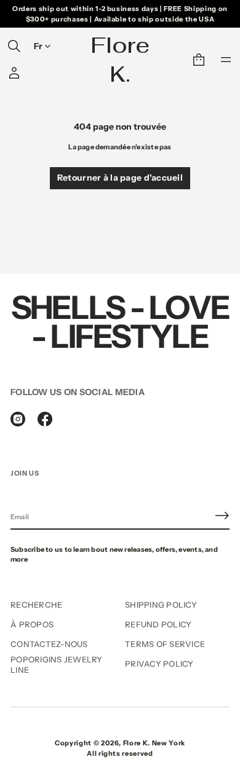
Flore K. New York (154, 743)
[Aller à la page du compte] (14, 73)
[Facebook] (44, 419)
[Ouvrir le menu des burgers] (225, 59)
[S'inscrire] (222, 515)
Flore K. (120, 59)
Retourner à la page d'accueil (120, 177)
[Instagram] (17, 419)
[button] (14, 46)
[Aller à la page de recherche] (14, 46)
